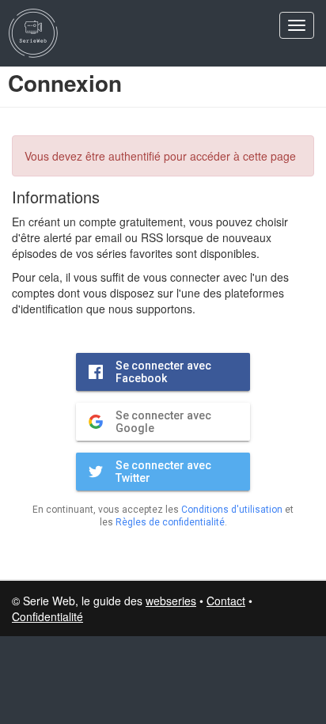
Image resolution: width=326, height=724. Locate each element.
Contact (226, 600)
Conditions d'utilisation (231, 509)
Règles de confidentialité (170, 522)
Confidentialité (47, 616)
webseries (171, 600)
